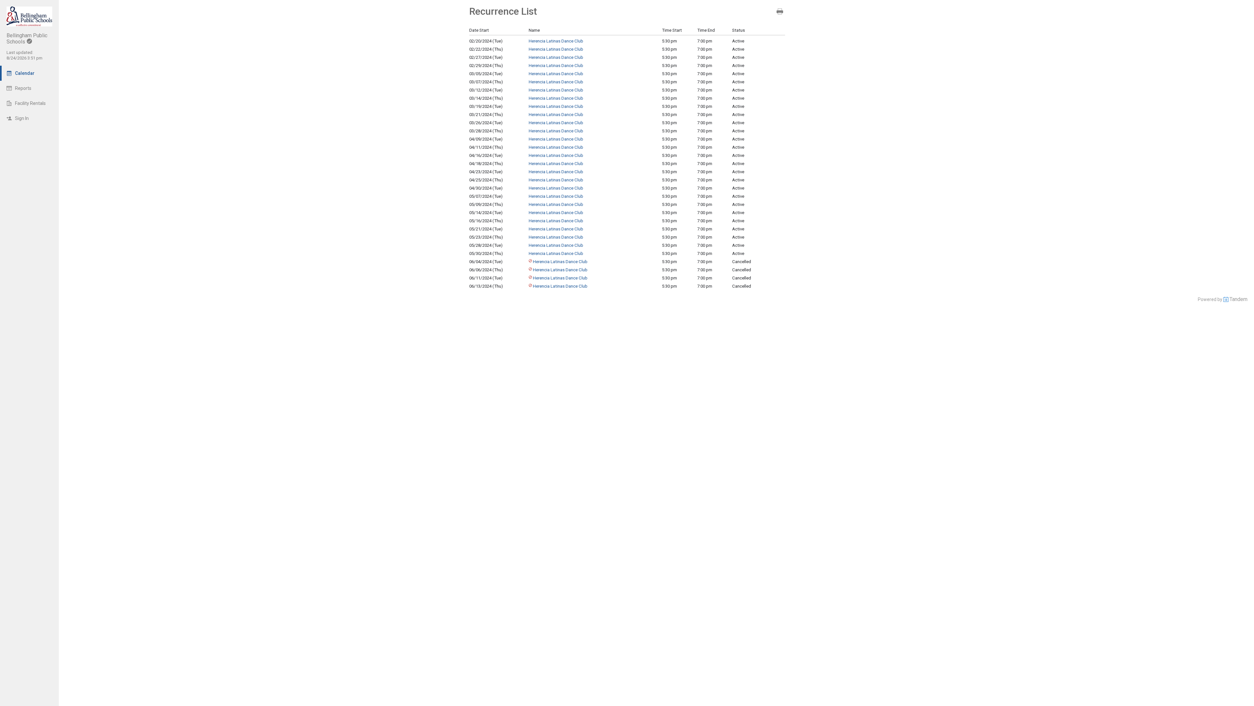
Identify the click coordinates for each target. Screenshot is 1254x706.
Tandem (1238, 299)
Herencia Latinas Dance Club (556, 41)
